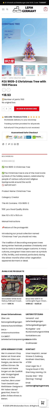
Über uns (5, 318)
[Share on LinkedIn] (18, 144)
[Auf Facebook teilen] (6, 144)
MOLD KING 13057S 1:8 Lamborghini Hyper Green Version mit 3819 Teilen (36, 300)
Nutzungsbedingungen (11, 322)
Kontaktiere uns (33, 335)
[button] (43, 403)
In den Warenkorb (27, 108)
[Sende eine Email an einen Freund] (12, 144)
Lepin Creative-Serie (17, 78)
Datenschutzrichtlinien (11, 325)
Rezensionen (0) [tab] (8, 161)
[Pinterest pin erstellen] (15, 144)
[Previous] (6, 40)
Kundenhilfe (31, 339)
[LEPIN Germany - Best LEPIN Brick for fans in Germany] (24, 9)
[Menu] (3, 9)
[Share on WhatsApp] (3, 144)
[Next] (43, 40)
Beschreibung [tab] (7, 156)
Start (4, 78)
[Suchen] (7, 9)
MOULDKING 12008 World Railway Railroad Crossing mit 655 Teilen (12, 300)
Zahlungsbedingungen (36, 325)
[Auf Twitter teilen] (9, 144)
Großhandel (31, 343)
